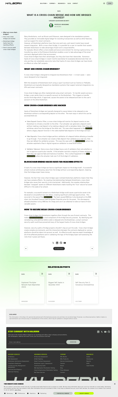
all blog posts (59, 248)
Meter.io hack (48, 197)
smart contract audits (36, 217)
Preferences (21, 393)
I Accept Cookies (84, 393)
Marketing (43, 393)
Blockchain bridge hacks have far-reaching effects (8, 43)
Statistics (33, 393)
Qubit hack (89, 128)
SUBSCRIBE (73, 342)
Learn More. (18, 390)
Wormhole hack (80, 141)
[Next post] (92, 248)
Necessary (10, 393)
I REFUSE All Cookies (63, 393)
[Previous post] (26, 248)
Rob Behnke (65, 24)
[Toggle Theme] (104, 3)
